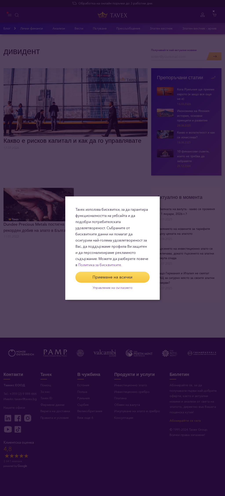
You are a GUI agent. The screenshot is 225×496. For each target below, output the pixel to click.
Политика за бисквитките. (100, 265)
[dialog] (112, 248)
